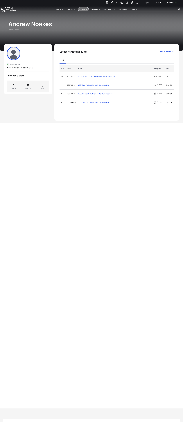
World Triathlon (9, 9)
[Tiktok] (132, 3)
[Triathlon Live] (171, 2)
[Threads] (127, 3)
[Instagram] (107, 3)
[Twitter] (117, 3)
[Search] (179, 9)
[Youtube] (122, 3)
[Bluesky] (137, 3)
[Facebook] (112, 3)
